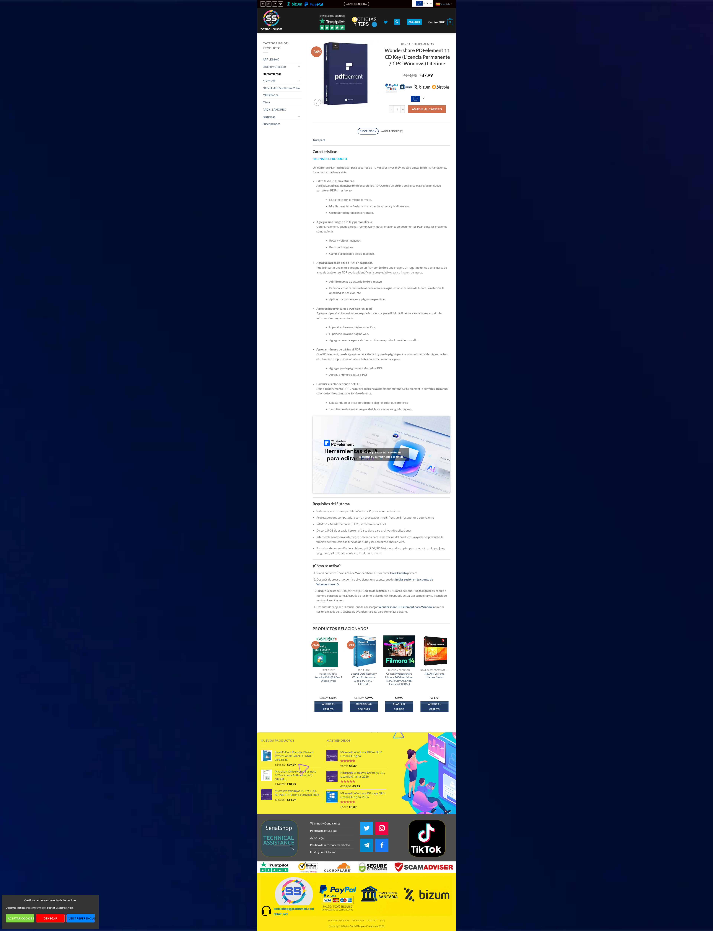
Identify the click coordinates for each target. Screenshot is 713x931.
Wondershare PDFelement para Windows (406, 607)
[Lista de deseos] (386, 22)
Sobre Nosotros (338, 920)
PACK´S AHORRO (274, 109)
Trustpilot (319, 140)
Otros (266, 102)
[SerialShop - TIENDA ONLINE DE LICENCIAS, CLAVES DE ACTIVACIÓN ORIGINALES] (271, 20)
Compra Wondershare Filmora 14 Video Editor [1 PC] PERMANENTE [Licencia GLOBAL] (399, 679)
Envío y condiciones (322, 852)
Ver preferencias (82, 918)
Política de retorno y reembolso (330, 845)
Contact (372, 920)
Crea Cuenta (398, 573)
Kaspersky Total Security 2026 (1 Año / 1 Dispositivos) (328, 677)
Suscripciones (271, 123)
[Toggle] (299, 66)
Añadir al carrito (427, 109)
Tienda (405, 44)
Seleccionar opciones (364, 706)
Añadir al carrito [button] (328, 706)
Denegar (50, 918)
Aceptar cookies (21, 918)
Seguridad (269, 116)
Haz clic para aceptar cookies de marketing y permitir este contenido (381, 454)
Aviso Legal (317, 838)
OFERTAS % (270, 95)
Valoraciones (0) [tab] (392, 131)
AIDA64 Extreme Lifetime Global (434, 675)
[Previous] (313, 677)
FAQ (382, 920)
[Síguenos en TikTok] (274, 4)
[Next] (450, 677)
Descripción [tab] (368, 131)
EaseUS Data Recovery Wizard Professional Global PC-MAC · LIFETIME (364, 679)
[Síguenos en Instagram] (268, 4)
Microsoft (269, 81)
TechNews (357, 920)
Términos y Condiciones (325, 823)
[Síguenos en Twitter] (280, 4)
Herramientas (272, 73)
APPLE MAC (271, 59)
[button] (397, 22)
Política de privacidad (323, 830)
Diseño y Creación (274, 66)
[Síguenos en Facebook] (263, 4)
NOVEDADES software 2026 (281, 88)
